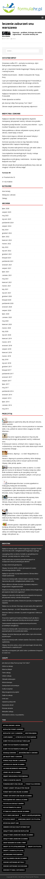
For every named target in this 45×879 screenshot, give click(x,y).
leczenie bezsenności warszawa (14, 768)
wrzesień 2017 (7, 377)
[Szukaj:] (22, 51)
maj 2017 (5, 388)
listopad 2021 (6, 258)
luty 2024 (5, 230)
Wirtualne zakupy (7, 711)
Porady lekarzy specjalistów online (16, 788)
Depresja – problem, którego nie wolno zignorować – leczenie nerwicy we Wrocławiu (22, 34)
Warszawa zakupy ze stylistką (29, 819)
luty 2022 (5, 247)
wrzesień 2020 (7, 307)
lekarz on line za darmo (12, 772)
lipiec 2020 (5, 314)
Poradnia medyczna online (13, 784)
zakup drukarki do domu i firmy (14, 843)
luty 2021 (5, 289)
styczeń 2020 (6, 335)
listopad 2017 (6, 370)
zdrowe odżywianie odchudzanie (15, 866)
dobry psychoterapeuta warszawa (15, 745)
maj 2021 (5, 279)
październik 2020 (7, 303)
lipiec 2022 (5, 237)
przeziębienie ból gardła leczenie (15, 800)
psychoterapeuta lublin (12, 807)
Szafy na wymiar (7, 689)
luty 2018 (5, 359)
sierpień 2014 (6, 398)
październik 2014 (7, 391)
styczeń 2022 (6, 251)
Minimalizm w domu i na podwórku (13, 715)
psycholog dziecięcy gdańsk (13, 803)
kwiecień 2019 (7, 338)
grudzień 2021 (7, 254)
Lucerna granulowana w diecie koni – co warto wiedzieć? (21, 87)
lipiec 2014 (5, 402)
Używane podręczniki (9, 702)
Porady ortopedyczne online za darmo (17, 796)
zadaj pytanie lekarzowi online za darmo (18, 835)
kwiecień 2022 (7, 240)
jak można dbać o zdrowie (28, 753)
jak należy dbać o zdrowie (12, 757)
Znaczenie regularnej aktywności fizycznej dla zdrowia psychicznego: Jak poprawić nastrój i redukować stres (21, 439)
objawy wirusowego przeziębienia (15, 776)
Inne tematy (6, 191)
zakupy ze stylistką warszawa (14, 846)
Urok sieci (5, 698)
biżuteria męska (31, 733)
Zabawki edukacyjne (8, 679)
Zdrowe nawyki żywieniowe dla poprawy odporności (19, 106)
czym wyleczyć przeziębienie (25, 737)
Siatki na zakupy (7, 695)
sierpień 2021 (6, 268)
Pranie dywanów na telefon (11, 99)
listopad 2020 (6, 300)
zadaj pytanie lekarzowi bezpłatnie (16, 831)
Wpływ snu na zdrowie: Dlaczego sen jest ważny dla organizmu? (22, 606)
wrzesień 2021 (7, 265)
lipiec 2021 (5, 272)
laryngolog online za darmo (14, 764)
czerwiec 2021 (7, 275)
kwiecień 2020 (7, 324)
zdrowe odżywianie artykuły (13, 862)
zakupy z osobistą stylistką (13, 850)
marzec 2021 (6, 286)
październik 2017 (7, 374)
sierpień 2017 (6, 381)
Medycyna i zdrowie (8, 195)
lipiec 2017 (5, 384)
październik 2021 (7, 261)
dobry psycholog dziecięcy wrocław (16, 741)
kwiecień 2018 (7, 352)
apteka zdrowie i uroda (11, 725)
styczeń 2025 (6, 219)
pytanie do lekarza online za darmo (16, 811)
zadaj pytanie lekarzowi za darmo (15, 839)
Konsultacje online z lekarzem (14, 760)
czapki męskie (8, 737)
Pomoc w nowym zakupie (12, 780)
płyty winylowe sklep (11, 815)
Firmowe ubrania (7, 708)
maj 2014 (5, 409)
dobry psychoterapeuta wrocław (15, 749)
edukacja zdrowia (9, 753)
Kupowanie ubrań (8, 705)
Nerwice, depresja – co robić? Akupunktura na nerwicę (19, 609)
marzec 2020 (6, 328)
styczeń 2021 (6, 293)
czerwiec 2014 (7, 405)
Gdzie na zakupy (7, 666)
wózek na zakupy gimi (11, 823)
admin (14, 38)
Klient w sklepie (7, 669)
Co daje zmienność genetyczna (12, 565)
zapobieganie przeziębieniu (13, 854)
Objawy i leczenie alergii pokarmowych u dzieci (23, 513)
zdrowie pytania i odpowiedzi (14, 870)
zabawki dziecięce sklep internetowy (16, 827)
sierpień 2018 (6, 349)
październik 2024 (7, 223)
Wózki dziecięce (7, 682)
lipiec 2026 (5, 208)
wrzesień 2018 (7, 345)
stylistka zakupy (9, 819)
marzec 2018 (6, 356)
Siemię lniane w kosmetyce (10, 685)
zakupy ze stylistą (34, 846)
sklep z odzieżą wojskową (31, 815)
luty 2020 (5, 331)
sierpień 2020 (6, 310)
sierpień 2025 (6, 212)
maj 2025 (5, 216)
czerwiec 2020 (7, 317)
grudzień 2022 (7, 233)
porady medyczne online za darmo (15, 792)
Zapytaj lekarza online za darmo (15, 858)
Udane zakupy (6, 676)
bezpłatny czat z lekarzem (12, 733)
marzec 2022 (6, 244)
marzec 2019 (6, 342)
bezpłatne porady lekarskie (13, 729)
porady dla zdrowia (33, 784)
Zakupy (4, 198)
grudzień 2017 (7, 367)
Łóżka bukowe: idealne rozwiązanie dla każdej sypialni (20, 90)
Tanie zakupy (6, 673)
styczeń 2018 (6, 363)
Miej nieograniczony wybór (10, 692)
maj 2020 (5, 321)
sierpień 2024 (6, 226)
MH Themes (35, 877)
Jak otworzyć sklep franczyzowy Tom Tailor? (17, 103)
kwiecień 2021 (7, 282)
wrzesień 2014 (7, 395)
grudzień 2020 (7, 296)
